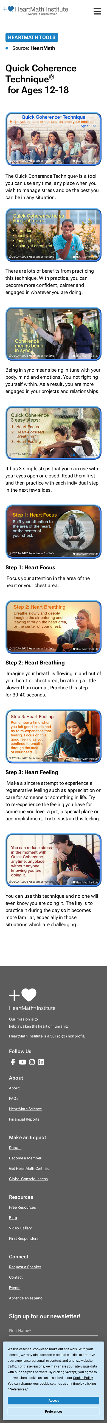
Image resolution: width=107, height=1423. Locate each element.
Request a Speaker (25, 1267)
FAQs (13, 1098)
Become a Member (25, 1158)
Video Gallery (20, 1228)
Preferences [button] (17, 1389)
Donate (15, 1147)
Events (14, 1287)
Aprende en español (26, 1298)
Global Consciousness (28, 1179)
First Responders (23, 1238)
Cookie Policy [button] (83, 1378)
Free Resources (22, 1207)
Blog (13, 1217)
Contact (15, 1277)
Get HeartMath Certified (29, 1168)
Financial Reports (24, 1119)
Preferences (53, 1411)
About (14, 1088)
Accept (54, 1400)
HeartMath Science (25, 1109)
